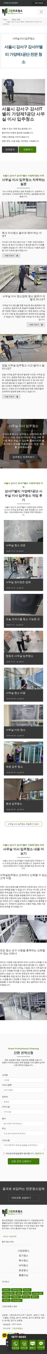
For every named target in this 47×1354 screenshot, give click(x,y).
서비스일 (6, 1106)
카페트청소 (16, 1297)
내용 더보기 (9, 255)
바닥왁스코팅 (37, 1293)
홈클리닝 (23, 1275)
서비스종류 (7, 1085)
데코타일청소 (16, 1300)
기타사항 (6, 1140)
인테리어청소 (16, 1290)
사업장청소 (23, 1250)
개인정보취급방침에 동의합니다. (25, 1153)
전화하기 (28, 149)
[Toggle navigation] (41, 11)
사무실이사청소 (8, 1293)
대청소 (19, 1293)
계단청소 (6, 1300)
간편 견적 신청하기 (21, 1161)
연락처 (5, 1097)
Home (5, 19)
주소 (4, 1128)
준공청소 (23, 1270)
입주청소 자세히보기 (23, 457)
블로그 (32, 1348)
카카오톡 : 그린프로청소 (13, 1328)
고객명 (5, 1075)
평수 (4, 1118)
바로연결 (15, 1348)
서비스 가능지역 (9, 1236)
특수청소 (23, 1260)
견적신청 (24, 1348)
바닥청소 (23, 1265)
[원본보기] (39, 1153)
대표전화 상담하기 (21, 1197)
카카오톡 (41, 1347)
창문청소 (6, 1297)
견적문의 (10, 149)
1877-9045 (39, 3)
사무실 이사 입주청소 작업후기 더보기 (23, 824)
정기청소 (23, 1255)
